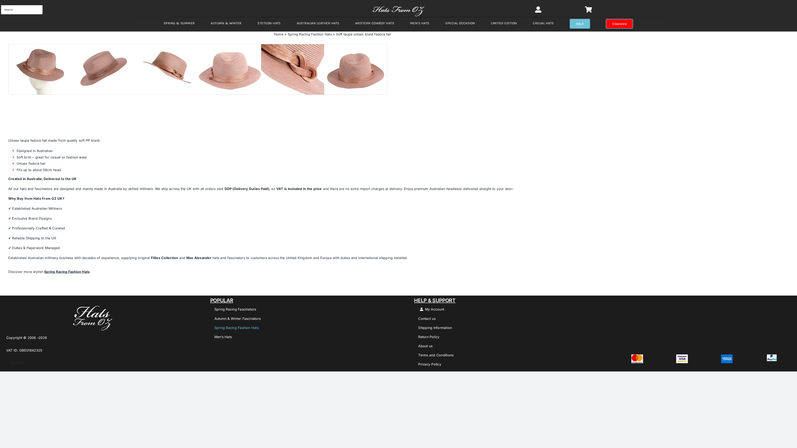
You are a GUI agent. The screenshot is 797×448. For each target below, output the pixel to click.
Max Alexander (198, 258)
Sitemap (15, 363)
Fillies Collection (164, 258)
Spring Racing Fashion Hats (310, 34)
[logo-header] (398, 4)
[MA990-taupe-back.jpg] (198, 69)
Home (279, 34)
